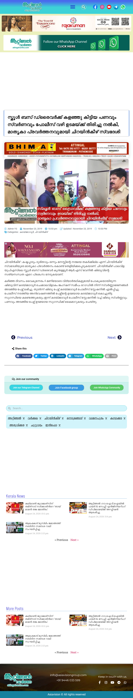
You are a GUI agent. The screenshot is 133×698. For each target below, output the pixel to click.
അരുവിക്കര (16, 425)
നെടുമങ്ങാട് (74, 418)
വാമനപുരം (96, 418)
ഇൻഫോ (51, 425)
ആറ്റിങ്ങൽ (14, 418)
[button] (73, 7)
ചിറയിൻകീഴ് (41, 232)
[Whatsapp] (125, 682)
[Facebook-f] (99, 682)
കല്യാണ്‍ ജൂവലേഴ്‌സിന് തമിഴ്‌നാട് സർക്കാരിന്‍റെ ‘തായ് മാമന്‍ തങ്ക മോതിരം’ (43, 506)
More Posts (14, 609)
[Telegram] (118, 682)
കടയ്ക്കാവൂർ (27, 232)
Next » (74, 540)
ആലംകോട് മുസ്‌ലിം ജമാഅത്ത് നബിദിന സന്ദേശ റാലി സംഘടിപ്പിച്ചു (42, 526)
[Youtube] (112, 682)
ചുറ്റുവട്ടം (36, 425)
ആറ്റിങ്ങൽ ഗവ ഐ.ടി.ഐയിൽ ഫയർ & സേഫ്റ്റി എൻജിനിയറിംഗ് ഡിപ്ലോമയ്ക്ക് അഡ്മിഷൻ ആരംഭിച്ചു (106, 508)
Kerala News (15, 496)
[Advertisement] (66, 78)
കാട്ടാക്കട (116, 418)
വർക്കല (33, 418)
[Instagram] (106, 682)
